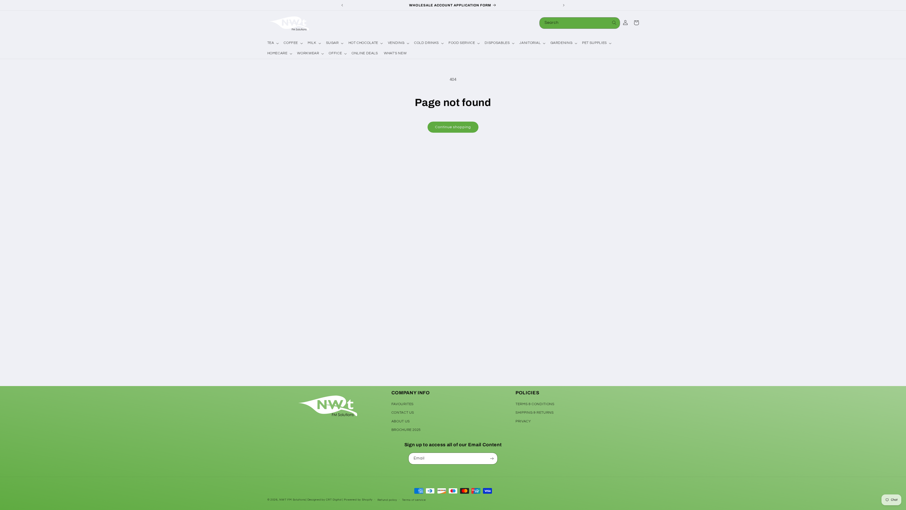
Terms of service (414, 500)
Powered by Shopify (358, 499)
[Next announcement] (563, 5)
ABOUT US (400, 421)
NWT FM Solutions (292, 499)
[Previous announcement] (342, 5)
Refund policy (387, 500)
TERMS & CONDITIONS (535, 404)
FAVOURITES (402, 404)
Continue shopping (453, 127)
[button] (272, 43)
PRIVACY (523, 421)
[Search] (614, 22)
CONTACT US (402, 412)
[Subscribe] (492, 458)
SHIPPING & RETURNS (535, 412)
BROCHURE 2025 (406, 430)
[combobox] (580, 23)
